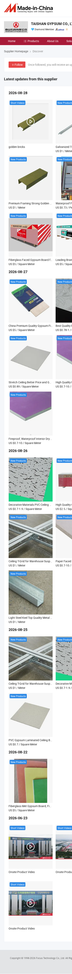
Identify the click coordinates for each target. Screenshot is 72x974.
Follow (19, 65)
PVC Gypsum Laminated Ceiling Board (32, 740)
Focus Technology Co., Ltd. (50, 958)
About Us (52, 41)
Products (33, 41)
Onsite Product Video (22, 872)
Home (11, 41)
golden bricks (17, 147)
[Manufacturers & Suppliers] (29, 8)
